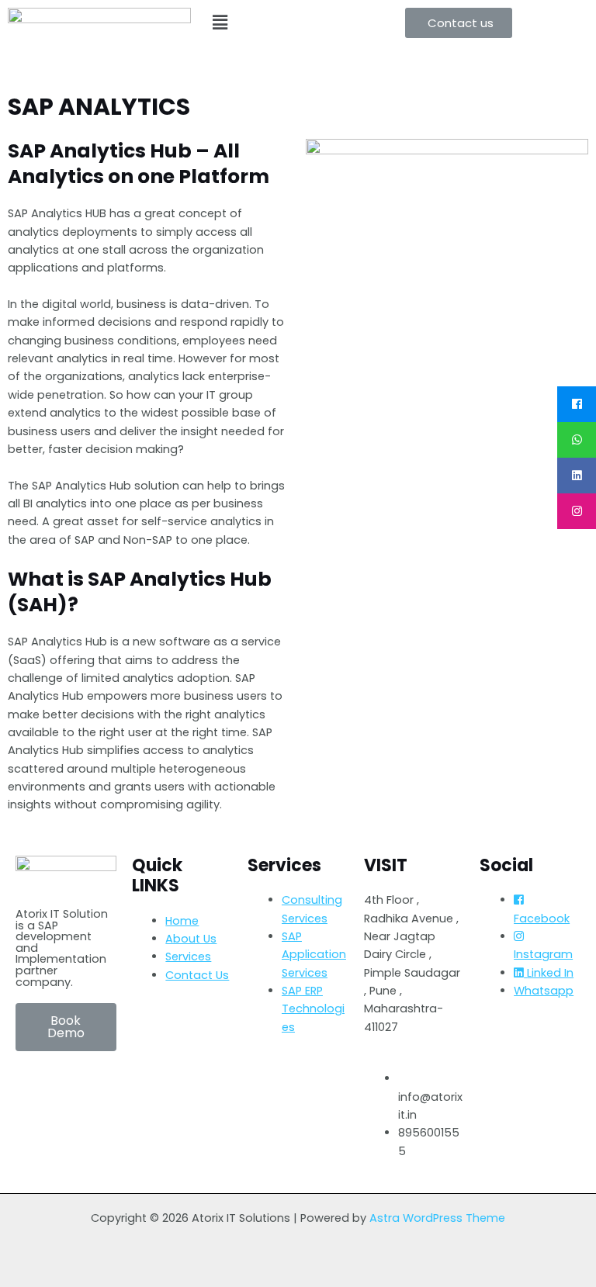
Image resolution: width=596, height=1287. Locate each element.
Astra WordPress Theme (437, 1218)
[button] (458, 23)
